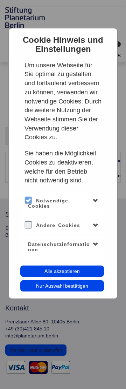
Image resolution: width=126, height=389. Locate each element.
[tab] (63, 203)
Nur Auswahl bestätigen (62, 286)
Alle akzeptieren (62, 271)
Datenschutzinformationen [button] (59, 246)
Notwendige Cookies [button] (48, 203)
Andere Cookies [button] (58, 225)
